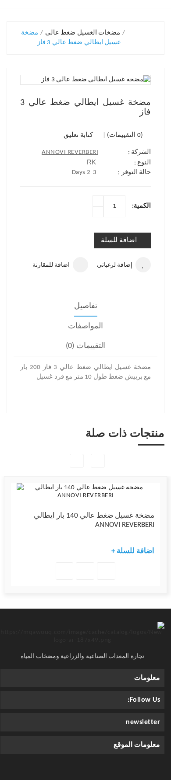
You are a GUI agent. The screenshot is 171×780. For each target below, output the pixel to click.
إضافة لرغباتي (114, 265)
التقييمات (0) (85, 346)
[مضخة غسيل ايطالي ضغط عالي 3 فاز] (85, 80)
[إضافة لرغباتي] (85, 571)
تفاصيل (85, 306)
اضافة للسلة (119, 240)
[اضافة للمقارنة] (106, 571)
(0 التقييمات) (125, 135)
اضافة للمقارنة (51, 265)
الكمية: (141, 206)
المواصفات (85, 326)
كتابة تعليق (78, 135)
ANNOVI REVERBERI (70, 152)
